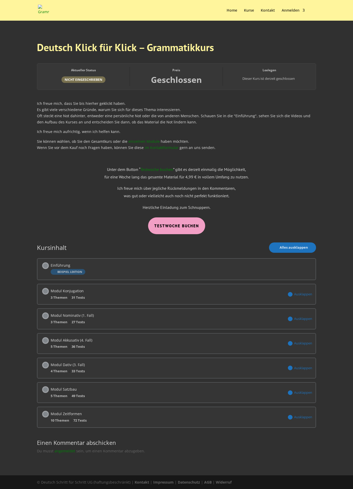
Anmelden (291, 11)
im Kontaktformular (162, 147)
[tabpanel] (176, 164)
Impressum (163, 482)
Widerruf (224, 482)
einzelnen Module (144, 141)
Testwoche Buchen (176, 225)
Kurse (249, 11)
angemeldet (65, 450)
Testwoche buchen (156, 169)
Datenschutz (189, 482)
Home (232, 11)
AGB (208, 482)
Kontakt (268, 11)
